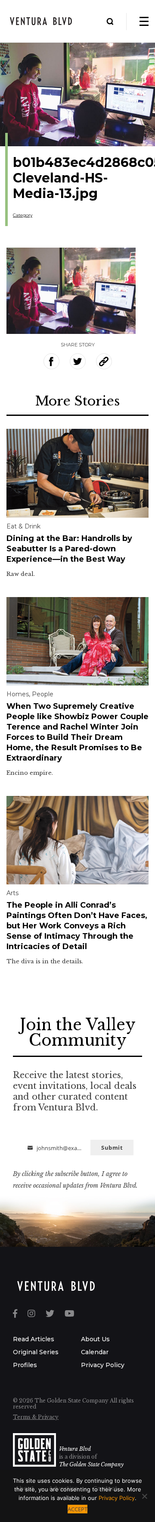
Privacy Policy (102, 1365)
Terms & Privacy (36, 1417)
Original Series (36, 1352)
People (42, 694)
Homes (17, 694)
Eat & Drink (23, 526)
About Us (95, 1339)
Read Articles (33, 1339)
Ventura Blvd (75, 1449)
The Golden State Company (91, 1464)
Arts (12, 893)
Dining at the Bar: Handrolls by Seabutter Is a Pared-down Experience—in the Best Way (69, 549)
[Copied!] (104, 361)
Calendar (94, 1352)
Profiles (25, 1365)
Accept (77, 1509)
